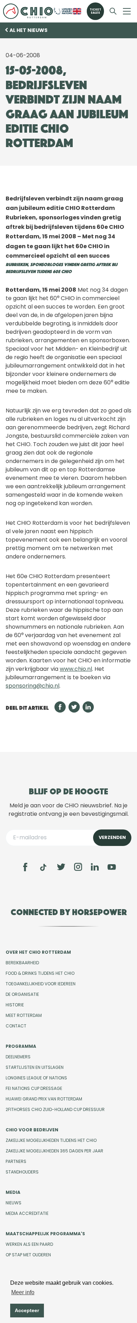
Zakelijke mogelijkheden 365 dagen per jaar (54, 1151)
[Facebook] (25, 867)
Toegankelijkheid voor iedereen (41, 984)
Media (13, 1192)
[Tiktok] (43, 867)
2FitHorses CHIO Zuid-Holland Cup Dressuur (55, 1109)
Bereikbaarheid (22, 963)
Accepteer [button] (27, 1310)
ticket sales (95, 11)
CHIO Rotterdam (28, 11)
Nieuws (13, 1203)
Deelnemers (18, 1057)
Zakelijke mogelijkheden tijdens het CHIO (51, 1140)
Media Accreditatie (27, 1213)
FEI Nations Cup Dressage (34, 1088)
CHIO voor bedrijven (32, 1130)
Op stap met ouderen (28, 1255)
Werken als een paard (29, 1244)
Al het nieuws (28, 30)
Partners (16, 1161)
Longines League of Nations (36, 1078)
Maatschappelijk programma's (45, 1234)
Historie (15, 1005)
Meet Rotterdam (24, 1015)
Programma (21, 1046)
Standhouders (22, 1172)
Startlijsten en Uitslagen (35, 1067)
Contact (16, 1026)
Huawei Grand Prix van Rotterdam (44, 1099)
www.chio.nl (76, 669)
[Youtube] (111, 867)
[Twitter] (61, 867)
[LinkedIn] (95, 867)
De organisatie (22, 994)
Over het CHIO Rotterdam (38, 952)
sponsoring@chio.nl (32, 686)
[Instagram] (78, 867)
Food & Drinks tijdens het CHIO (40, 973)
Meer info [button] (22, 1292)
